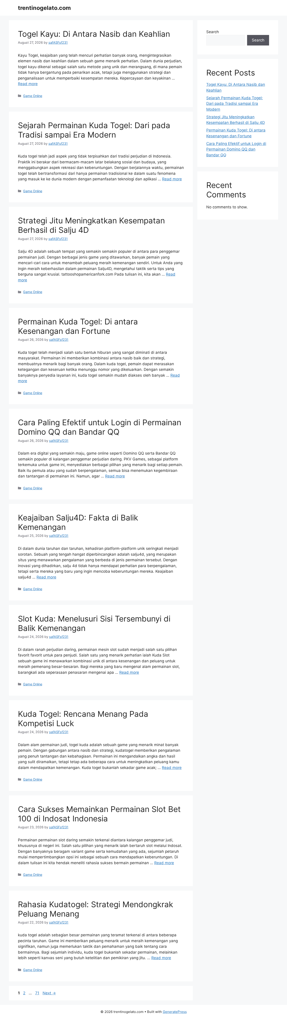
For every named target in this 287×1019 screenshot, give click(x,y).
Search (212, 32)
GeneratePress (175, 1012)
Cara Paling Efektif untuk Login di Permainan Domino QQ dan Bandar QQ (99, 427)
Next (49, 993)
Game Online (32, 96)
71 (37, 993)
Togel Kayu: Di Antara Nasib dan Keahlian (94, 34)
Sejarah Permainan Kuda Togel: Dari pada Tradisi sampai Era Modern (94, 130)
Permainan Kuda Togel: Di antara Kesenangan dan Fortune (78, 326)
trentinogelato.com (44, 7)
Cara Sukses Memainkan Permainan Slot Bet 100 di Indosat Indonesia (99, 813)
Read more (28, 84)
